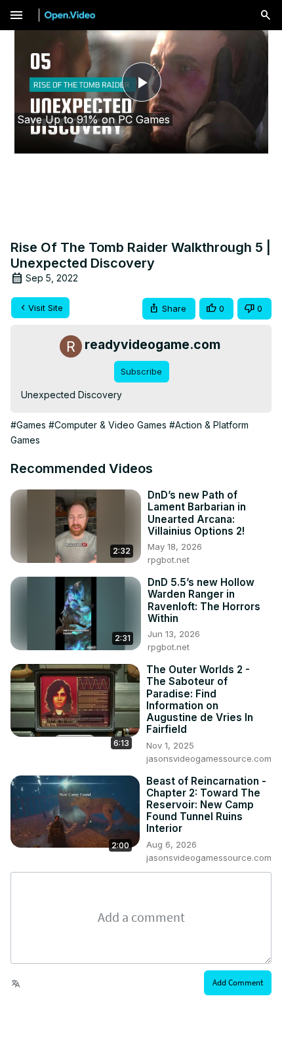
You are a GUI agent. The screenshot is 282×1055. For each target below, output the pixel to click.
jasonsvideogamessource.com (209, 758)
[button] (168, 309)
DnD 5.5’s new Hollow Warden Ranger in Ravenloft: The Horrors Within (204, 601)
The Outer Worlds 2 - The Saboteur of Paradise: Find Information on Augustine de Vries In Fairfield (199, 699)
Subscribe (141, 371)
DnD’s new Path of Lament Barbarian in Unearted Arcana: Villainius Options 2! (197, 513)
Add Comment (237, 982)
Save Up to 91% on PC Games (93, 119)
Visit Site (45, 307)
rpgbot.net (169, 559)
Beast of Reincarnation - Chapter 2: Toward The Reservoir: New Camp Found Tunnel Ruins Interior (206, 805)
